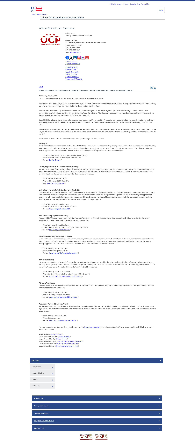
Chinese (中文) (70, 69)
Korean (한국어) (71, 74)
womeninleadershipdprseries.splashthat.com (65, 276)
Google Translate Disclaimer (44, 421)
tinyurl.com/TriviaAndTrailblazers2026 (63, 297)
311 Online (113, 4)
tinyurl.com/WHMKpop (55, 183)
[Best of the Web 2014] (86, 440)
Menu (161, 10)
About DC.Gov (39, 428)
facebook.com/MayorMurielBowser (69, 341)
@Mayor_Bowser (63, 336)
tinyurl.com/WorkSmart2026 (59, 230)
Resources (35, 360)
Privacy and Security (41, 406)
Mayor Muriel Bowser (39, 14)
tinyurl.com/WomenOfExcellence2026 (63, 320)
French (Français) (71, 72)
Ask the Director (71, 61)
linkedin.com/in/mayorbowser (67, 346)
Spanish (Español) (72, 77)
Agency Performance (72, 64)
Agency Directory (123, 4)
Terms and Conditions (41, 413)
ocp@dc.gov (74, 52)
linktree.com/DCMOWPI (92, 327)
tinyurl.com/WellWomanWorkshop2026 (63, 253)
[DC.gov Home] (36, 12)
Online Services (135, 4)
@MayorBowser (56, 334)
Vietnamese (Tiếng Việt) (73, 79)
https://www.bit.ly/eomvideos (67, 344)
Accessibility (145, 4)
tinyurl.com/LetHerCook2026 (59, 209)
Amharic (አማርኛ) (71, 67)
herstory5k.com (54, 160)
